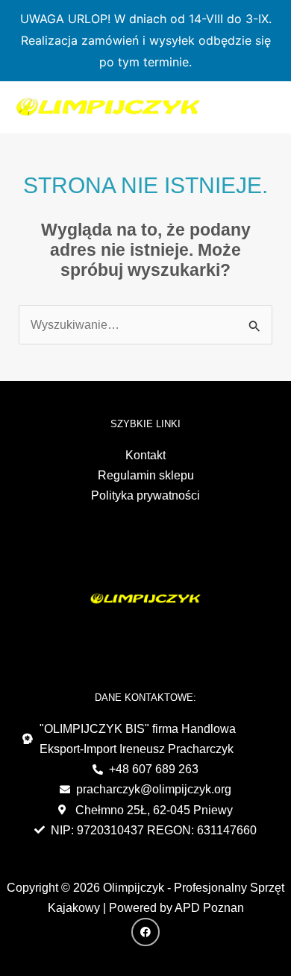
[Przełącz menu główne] (260, 107)
